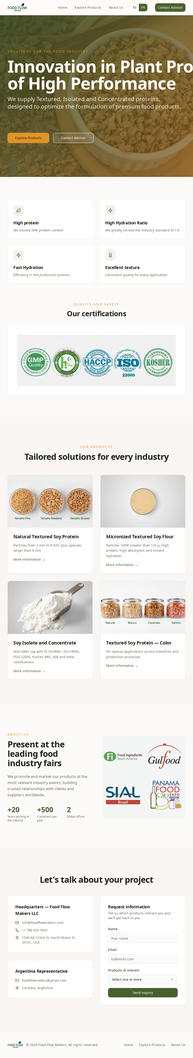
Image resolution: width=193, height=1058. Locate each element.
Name (112, 929)
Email (112, 949)
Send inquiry (143, 992)
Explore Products (88, 7)
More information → (29, 559)
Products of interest (123, 970)
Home (62, 7)
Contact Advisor (170, 7)
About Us (116, 7)
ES (135, 7)
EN (143, 7)
